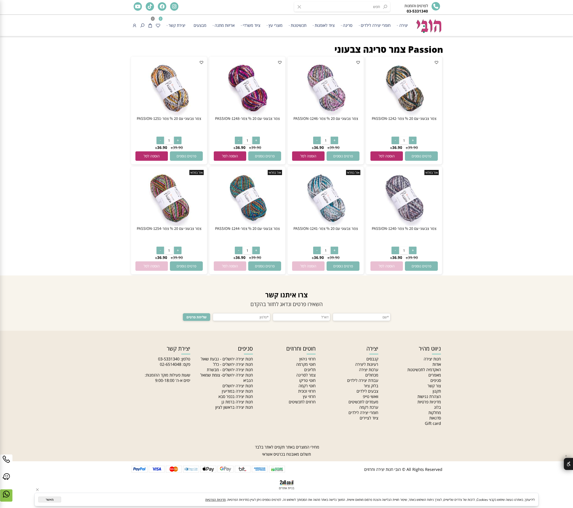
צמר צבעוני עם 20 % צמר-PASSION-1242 (404, 118)
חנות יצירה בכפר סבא (235, 396)
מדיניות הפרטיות (215, 499)
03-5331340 (169, 359)
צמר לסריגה (306, 375)
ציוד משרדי (251, 25)
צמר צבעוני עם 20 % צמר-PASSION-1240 (404, 228)
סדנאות (435, 418)
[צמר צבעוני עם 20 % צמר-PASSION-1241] (326, 224)
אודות (436, 364)
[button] (386, 156)
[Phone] (6, 464)
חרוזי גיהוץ (307, 359)
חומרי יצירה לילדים (376, 25)
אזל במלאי (431, 172)
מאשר (50, 499)
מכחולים (371, 375)
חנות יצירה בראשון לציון (234, 407)
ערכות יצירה (368, 369)
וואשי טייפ (370, 396)
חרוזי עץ (309, 396)
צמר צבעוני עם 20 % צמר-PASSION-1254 (169, 228)
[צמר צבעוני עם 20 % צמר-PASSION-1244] (247, 224)
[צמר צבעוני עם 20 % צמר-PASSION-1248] (247, 114)
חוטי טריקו (307, 380)
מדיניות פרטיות (429, 401)
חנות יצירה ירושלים (237, 385)
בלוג (437, 407)
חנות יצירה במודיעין (237, 391)
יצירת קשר (177, 25)
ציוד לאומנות (325, 25)
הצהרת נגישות (429, 396)
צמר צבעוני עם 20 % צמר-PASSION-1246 (325, 118)
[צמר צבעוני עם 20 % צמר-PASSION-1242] (404, 114)
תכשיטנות (298, 25)
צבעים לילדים (367, 391)
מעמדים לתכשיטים (363, 401)
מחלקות (434, 412)
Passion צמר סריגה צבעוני (388, 49)
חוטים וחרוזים (301, 348)
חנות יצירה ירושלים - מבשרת (230, 369)
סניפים (435, 380)
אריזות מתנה (225, 25)
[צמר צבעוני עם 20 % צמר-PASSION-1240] (404, 224)
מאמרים (434, 375)
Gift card (433, 423)
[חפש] (142, 25)
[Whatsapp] (6, 499)
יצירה (403, 25)
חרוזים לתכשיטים (302, 401)
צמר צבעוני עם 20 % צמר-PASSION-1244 (247, 228)
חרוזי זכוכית (307, 391)
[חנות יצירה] (428, 24)
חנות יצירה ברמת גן (237, 401)
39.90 (413, 147)
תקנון (437, 391)
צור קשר (434, 385)
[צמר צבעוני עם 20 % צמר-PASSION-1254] (169, 224)
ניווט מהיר (430, 348)
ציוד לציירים (369, 418)
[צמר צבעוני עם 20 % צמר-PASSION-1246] (326, 114)
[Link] (6, 481)
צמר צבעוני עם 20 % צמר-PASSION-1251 (169, 118)
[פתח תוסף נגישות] (568, 464)
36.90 (397, 147)
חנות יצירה (432, 359)
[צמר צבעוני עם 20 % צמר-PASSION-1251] (169, 114)
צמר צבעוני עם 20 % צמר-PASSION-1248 (247, 118)
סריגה (347, 25)
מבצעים (200, 25)
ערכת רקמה (368, 407)
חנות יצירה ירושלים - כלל (233, 364)
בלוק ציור (371, 385)
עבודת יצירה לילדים (362, 380)
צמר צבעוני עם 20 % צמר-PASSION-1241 (325, 228)
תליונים (310, 369)
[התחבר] (134, 25)
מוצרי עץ (275, 25)
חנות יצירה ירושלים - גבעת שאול (227, 359)
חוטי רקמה (307, 385)
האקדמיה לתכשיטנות (424, 369)
